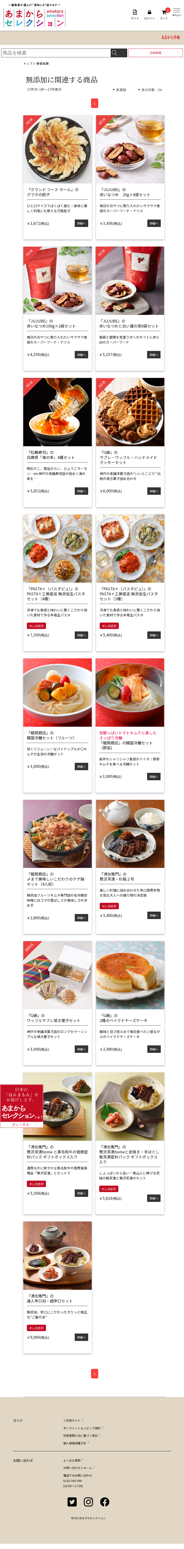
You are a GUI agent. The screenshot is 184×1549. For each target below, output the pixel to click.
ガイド (135, 18)
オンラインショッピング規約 (82, 1428)
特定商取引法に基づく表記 (80, 1435)
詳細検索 (155, 52)
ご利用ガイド (71, 1420)
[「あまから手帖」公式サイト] (171, 38)
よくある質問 (71, 1460)
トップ (28, 63)
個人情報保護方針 (74, 1443)
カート (164, 15)
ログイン (149, 18)
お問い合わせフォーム (77, 1468)
